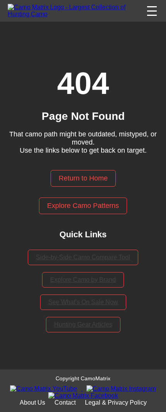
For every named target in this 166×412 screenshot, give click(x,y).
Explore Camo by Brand (83, 279)
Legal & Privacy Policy (116, 402)
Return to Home (83, 178)
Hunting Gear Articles (83, 324)
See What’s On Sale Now (83, 302)
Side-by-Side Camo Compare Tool (83, 257)
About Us (32, 402)
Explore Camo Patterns (83, 205)
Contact (65, 402)
